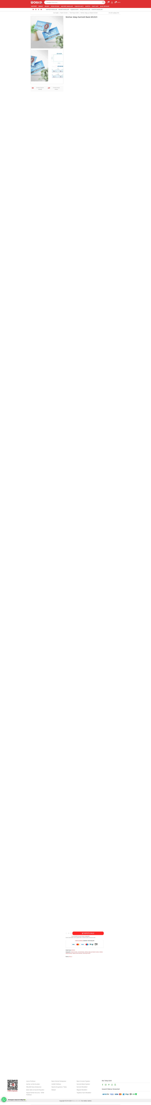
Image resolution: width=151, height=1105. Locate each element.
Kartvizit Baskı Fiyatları (83, 1084)
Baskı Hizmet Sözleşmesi (59, 1081)
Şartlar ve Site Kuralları (33, 1084)
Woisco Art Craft (76, 1101)
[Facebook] (33, 9)
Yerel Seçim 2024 (74, 13)
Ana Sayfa (56, 13)
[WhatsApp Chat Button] (4, 1099)
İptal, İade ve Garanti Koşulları (35, 1090)
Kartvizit (34, 6)
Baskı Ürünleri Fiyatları (83, 1081)
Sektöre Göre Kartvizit (77, 953)
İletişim (54, 1090)
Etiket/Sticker (55, 6)
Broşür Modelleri (85, 9)
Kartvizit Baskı (81, 952)
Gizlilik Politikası (56, 1084)
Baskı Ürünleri (104, 6)
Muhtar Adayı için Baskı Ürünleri (89, 13)
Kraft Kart (95, 6)
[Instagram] (38, 9)
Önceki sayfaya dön (114, 13)
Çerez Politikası (30, 1081)
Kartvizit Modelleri (67, 6)
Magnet (41, 6)
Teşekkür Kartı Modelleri (84, 1093)
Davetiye (87, 6)
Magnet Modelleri (64, 9)
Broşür (47, 6)
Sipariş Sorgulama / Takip (59, 1087)
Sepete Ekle (89, 933)
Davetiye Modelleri (97, 9)
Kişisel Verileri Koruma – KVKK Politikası (35, 1094)
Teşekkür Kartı (79, 6)
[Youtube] (35, 9)
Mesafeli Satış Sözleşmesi (33, 1087)
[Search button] (103, 2)
